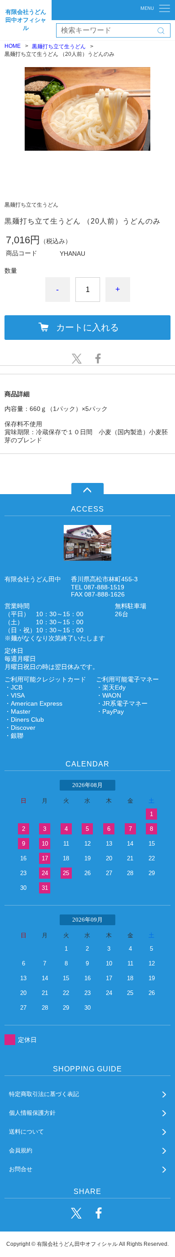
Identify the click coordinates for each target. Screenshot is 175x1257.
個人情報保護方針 (32, 1112)
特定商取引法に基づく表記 (44, 1094)
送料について (26, 1131)
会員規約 (20, 1150)
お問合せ (20, 1169)
